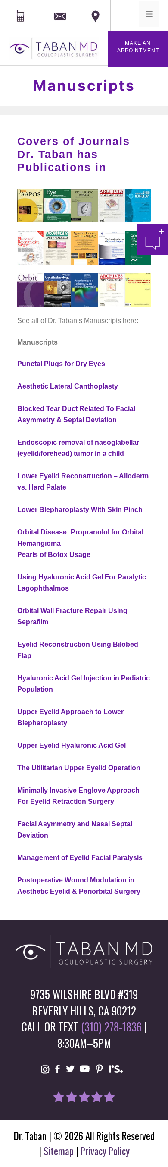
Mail (56, 5)
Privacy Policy (105, 1151)
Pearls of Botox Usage (53, 554)
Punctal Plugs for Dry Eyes (61, 363)
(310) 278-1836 (111, 1026)
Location (89, 5)
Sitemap (59, 1151)
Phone (11, 5)
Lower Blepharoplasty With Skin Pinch (80, 509)
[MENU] (149, 14)
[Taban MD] (54, 48)
